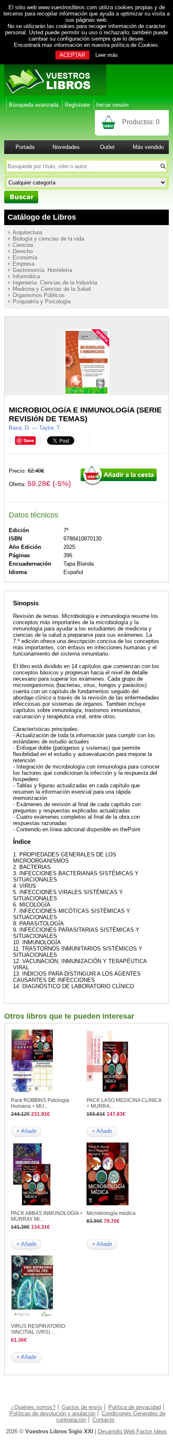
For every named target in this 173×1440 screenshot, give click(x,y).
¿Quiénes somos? (33, 1407)
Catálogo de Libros (42, 217)
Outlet (107, 147)
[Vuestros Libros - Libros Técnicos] (55, 93)
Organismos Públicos (39, 295)
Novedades (66, 147)
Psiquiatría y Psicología (42, 301)
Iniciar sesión (112, 105)
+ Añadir (26, 1131)
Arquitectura (27, 232)
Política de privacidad (134, 1407)
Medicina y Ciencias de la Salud (52, 289)
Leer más (106, 55)
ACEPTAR (72, 55)
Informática (26, 276)
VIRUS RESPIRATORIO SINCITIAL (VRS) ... (38, 1329)
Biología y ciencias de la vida (48, 239)
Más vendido (148, 147)
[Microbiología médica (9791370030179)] (107, 1203)
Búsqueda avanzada (33, 105)
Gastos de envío (82, 1407)
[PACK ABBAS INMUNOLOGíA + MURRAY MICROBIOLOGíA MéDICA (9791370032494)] (32, 1203)
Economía (25, 257)
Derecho (23, 251)
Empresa (23, 264)
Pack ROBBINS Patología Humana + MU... (40, 1103)
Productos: (141, 122)
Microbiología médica (111, 1213)
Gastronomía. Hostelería (42, 270)
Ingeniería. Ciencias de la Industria (55, 282)
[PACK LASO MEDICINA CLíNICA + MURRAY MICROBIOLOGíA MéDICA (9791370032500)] (107, 1090)
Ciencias (23, 245)
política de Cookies (134, 45)
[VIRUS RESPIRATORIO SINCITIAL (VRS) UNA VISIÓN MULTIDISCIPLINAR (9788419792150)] (32, 1316)
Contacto (103, 1420)
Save (29, 440)
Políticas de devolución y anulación (52, 1413)
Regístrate (77, 105)
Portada (25, 147)
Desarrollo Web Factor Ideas (132, 1431)
